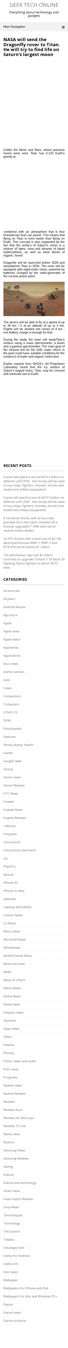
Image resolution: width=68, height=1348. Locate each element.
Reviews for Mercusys (18, 1118)
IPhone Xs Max (13, 891)
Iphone (8, 875)
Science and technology (19, 1183)
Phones (8, 1053)
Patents (8, 1045)
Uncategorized (13, 1248)
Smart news (11, 1191)
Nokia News (12, 996)
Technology (11, 1223)
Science (8, 1175)
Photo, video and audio (19, 1061)
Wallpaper (10, 1280)
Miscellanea (11, 948)
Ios (5, 858)
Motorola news (14, 964)
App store (10, 615)
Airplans (9, 599)
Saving (8, 1166)
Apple (7, 623)
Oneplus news (13, 1012)
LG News (9, 923)
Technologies (13, 1215)
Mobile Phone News (17, 956)
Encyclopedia (12, 729)
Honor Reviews (14, 785)
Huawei (8, 802)
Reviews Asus (12, 1110)
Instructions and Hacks (19, 850)
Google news (12, 761)
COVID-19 (10, 712)
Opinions (9, 1020)
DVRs (7, 720)
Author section (13, 672)
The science (11, 1231)
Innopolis (10, 834)
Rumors (9, 1142)
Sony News (11, 1207)
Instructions (12, 842)
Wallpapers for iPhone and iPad (25, 1288)
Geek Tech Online (34, 4)
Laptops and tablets (17, 907)
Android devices (14, 607)
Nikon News (12, 988)
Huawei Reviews (14, 818)
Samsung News (14, 1150)
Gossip (8, 769)
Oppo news (11, 1029)
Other (7, 1037)
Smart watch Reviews (18, 1199)
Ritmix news (11, 1134)
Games (8, 753)
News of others (14, 980)
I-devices (9, 826)
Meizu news (11, 931)
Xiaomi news (12, 1312)
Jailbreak (9, 899)
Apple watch (12, 639)
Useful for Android (16, 1256)
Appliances (11, 647)
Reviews (9, 1102)
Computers (11, 704)
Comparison (12, 696)
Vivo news (10, 1272)
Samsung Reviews (16, 1158)
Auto (6, 680)
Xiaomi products (14, 1321)
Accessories (11, 591)
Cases (7, 688)
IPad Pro (9, 866)
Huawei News (13, 810)
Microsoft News (14, 939)
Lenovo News (13, 915)
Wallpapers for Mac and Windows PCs (30, 1296)
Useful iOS (10, 1264)
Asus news (10, 664)
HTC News (10, 793)
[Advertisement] (35, 82)
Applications (12, 656)
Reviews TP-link (14, 1126)
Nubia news (11, 1004)
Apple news (11, 631)
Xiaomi (8, 1304)
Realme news (12, 1085)
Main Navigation (14, 26)
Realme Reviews (14, 1093)
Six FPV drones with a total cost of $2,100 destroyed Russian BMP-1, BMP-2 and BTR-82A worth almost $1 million (32, 543)
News (7, 972)
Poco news (11, 1069)
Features (9, 737)
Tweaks (8, 1239)
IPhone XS (10, 883)
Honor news (12, 777)
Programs (10, 1077)
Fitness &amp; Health (18, 745)
